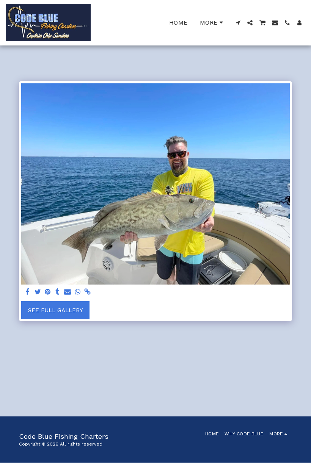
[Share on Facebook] (27, 292)
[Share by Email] (67, 292)
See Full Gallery (55, 310)
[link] (87, 292)
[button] (237, 23)
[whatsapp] (77, 292)
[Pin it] (47, 292)
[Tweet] (37, 292)
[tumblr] (57, 292)
